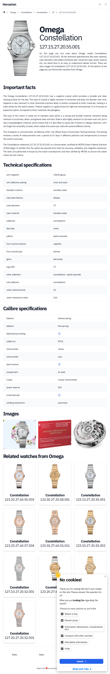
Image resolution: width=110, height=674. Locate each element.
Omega (13, 12)
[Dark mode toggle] (99, 4)
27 (53, 12)
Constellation (26, 12)
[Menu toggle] (105, 4)
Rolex (14, 654)
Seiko (41, 654)
